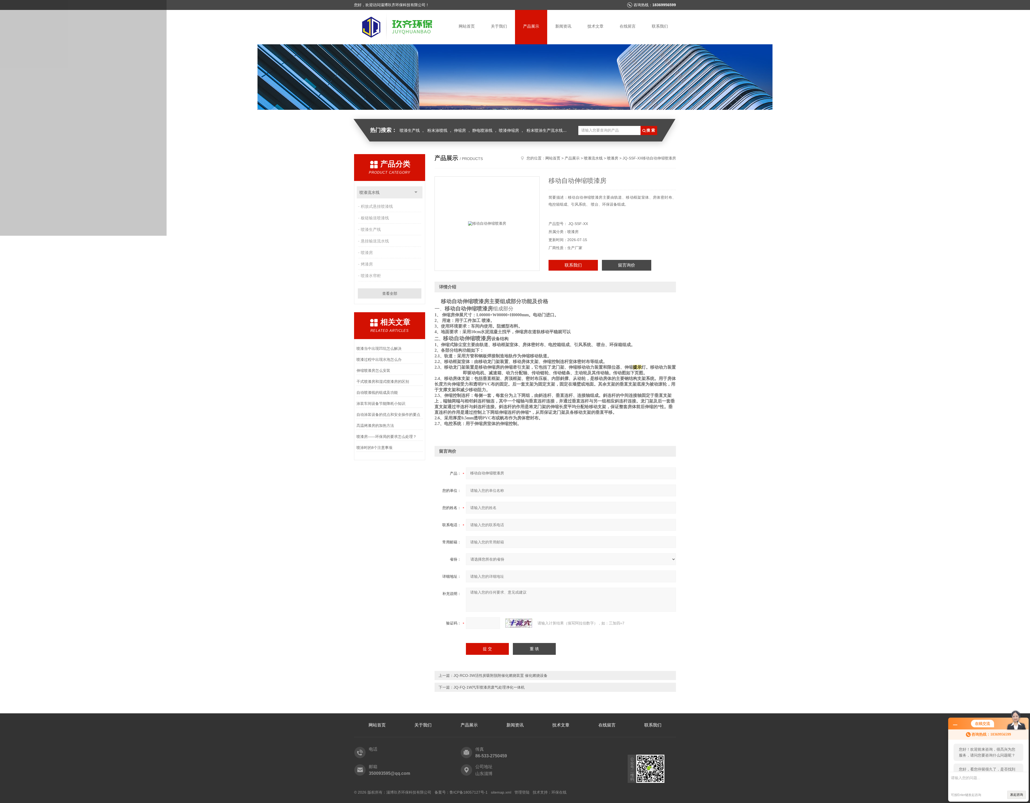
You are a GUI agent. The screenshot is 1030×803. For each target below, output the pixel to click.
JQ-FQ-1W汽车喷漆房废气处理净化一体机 (489, 687)
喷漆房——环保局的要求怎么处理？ (386, 436)
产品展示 (531, 26)
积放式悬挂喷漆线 (377, 206)
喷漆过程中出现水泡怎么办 (379, 359)
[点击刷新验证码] (518, 623)
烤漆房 (367, 264)
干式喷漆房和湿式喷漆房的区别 (382, 381)
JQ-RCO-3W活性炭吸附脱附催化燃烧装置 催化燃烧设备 (500, 675)
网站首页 (467, 26)
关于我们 (499, 26)
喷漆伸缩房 (509, 130)
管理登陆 (521, 792)
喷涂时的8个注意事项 (374, 447)
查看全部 (389, 293)
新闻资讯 (563, 26)
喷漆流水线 (369, 192)
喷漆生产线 (410, 130)
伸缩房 (460, 130)
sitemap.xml (501, 792)
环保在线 (558, 792)
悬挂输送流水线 (375, 241)
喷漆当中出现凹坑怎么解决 (379, 348)
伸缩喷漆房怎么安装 (373, 370)
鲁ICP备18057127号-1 (469, 792)
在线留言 (628, 26)
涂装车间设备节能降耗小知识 (380, 403)
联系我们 (660, 26)
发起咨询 (1016, 795)
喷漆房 (367, 252)
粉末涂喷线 (437, 130)
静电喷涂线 (482, 130)
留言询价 (626, 265)
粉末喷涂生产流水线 (545, 130)
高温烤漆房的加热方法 (375, 425)
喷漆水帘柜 (371, 275)
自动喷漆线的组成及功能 (377, 392)
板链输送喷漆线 (375, 218)
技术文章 (595, 26)
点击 (415, 192)
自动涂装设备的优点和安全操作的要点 (388, 414)
